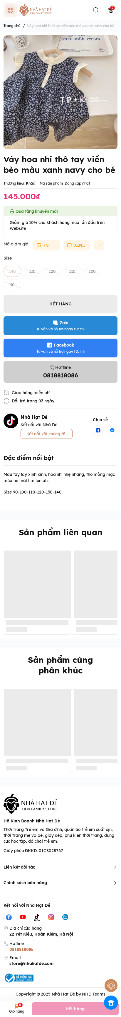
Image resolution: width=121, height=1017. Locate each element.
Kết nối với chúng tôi (46, 433)
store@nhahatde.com (31, 963)
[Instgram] (51, 917)
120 (52, 271)
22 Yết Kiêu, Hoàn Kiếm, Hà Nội (41, 934)
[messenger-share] (112, 430)
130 (32, 271)
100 (92, 271)
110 (72, 271)
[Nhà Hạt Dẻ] (36, 10)
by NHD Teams (90, 994)
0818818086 (21, 949)
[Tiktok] (37, 917)
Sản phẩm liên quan (60, 532)
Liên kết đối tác (19, 867)
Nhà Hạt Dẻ (63, 994)
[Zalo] (65, 917)
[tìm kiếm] (95, 10)
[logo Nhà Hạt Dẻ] (60, 804)
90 (12, 284)
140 (12, 271)
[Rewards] (111, 1003)
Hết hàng (75, 1008)
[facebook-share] (98, 430)
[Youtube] (23, 917)
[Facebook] (9, 917)
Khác (30, 183)
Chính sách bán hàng (25, 882)
